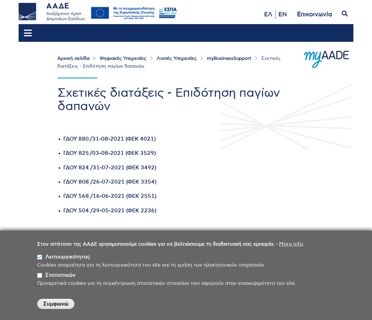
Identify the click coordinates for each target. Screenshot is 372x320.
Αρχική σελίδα (73, 58)
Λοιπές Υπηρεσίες (177, 58)
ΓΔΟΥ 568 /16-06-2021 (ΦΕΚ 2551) (109, 196)
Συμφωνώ (55, 304)
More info (291, 244)
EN (282, 14)
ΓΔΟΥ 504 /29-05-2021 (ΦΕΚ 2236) (109, 210)
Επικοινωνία (314, 14)
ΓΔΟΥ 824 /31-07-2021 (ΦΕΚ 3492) (109, 167)
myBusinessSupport (229, 58)
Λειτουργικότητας (67, 257)
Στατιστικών (60, 275)
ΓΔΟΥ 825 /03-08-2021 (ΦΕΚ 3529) (109, 153)
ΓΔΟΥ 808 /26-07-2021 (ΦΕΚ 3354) (109, 182)
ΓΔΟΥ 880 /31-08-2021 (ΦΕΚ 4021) (109, 139)
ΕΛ (268, 14)
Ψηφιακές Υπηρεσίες (123, 58)
